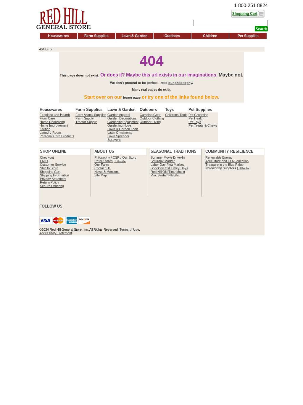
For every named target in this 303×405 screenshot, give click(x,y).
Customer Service (53, 164)
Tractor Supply (86, 122)
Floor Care (47, 118)
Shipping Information (54, 175)
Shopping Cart (50, 171)
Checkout (47, 157)
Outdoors (172, 36)
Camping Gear (150, 115)
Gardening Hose (119, 125)
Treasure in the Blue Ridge (224, 164)
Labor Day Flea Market (167, 164)
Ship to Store (49, 168)
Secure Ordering (52, 186)
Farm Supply (84, 118)
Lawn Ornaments (119, 132)
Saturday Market (163, 161)
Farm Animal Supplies (90, 115)
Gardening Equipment (122, 122)
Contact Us (102, 168)
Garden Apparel (118, 115)
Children (210, 36)
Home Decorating (52, 122)
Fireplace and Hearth (55, 115)
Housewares (58, 36)
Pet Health (195, 118)
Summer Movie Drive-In (168, 157)
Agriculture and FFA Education (227, 161)
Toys (169, 109)
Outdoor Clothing (152, 118)
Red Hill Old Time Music (168, 171)
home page (132, 97)
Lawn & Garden (134, 36)
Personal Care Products (57, 136)
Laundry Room (50, 132)
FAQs (44, 161)
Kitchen (45, 129)
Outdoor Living (150, 122)
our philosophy (180, 82)
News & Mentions (107, 171)
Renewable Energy (219, 157)
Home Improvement (54, 125)
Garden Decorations (122, 118)
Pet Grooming (198, 115)
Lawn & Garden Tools (122, 129)
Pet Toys (194, 122)
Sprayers (114, 139)
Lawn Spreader (118, 136)
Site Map (100, 175)
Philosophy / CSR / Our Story (115, 157)
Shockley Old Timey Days (169, 168)
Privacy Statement (53, 179)
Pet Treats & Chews (202, 125)
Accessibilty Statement (55, 233)
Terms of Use (129, 229)
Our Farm (101, 164)
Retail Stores (103, 161)
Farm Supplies (96, 36)
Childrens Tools (176, 115)
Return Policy (49, 182)
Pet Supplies (248, 36)
